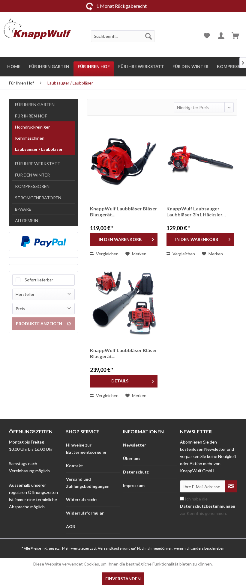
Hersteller (25, 294)
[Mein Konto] (221, 36)
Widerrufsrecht (81, 499)
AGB (70, 526)
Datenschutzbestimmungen (207, 506)
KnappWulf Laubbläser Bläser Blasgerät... (123, 211)
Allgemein (26, 220)
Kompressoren (32, 186)
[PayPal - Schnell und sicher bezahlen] (43, 241)
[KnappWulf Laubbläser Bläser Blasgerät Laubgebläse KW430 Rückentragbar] (124, 161)
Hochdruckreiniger (32, 126)
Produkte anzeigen (39, 323)
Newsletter (134, 444)
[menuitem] (123, 36)
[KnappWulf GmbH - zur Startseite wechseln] (37, 30)
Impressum (134, 485)
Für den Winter (32, 174)
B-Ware (23, 209)
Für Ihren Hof (31, 115)
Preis (20, 308)
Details (119, 380)
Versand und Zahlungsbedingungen (88, 483)
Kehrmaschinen (29, 138)
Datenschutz (136, 471)
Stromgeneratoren (38, 197)
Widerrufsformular (85, 512)
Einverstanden (123, 578)
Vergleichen (106, 253)
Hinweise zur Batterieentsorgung (86, 448)
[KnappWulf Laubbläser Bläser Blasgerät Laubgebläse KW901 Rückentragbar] (124, 302)
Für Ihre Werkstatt (37, 163)
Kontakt (74, 465)
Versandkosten (111, 548)
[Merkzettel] (207, 36)
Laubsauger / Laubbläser (39, 149)
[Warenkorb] (236, 36)
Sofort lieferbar (39, 279)
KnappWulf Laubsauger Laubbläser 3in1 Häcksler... (196, 211)
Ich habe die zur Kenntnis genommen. (207, 506)
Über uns (131, 458)
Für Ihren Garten (35, 104)
